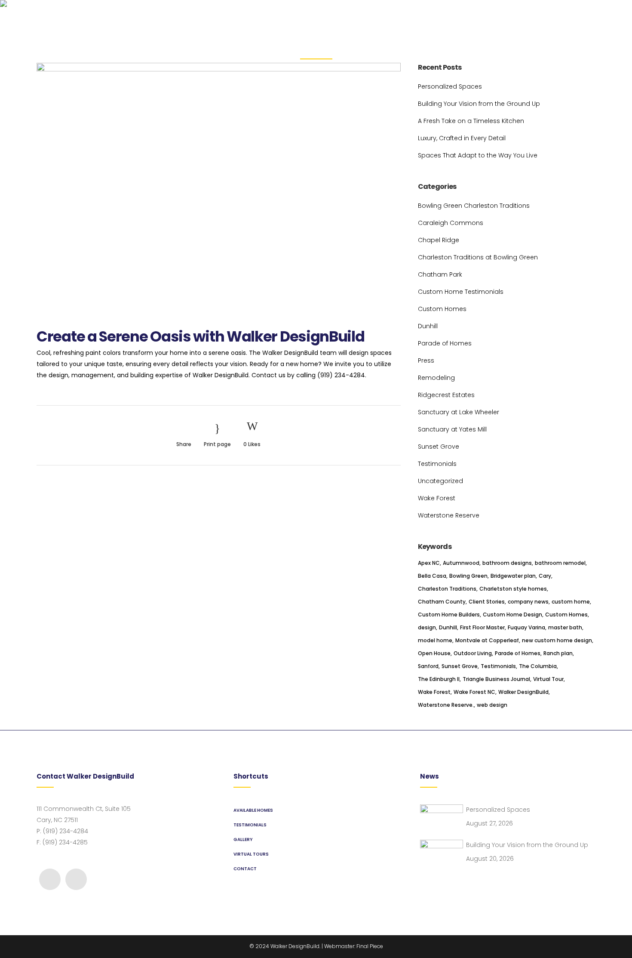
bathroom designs (507, 563)
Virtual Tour (548, 679)
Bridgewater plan (513, 575)
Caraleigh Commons (450, 223)
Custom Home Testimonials (460, 291)
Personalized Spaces (450, 86)
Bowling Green (468, 575)
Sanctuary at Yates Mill (452, 429)
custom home (571, 601)
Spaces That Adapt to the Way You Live (477, 155)
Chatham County (442, 601)
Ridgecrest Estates (446, 395)
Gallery (243, 839)
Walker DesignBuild (523, 692)
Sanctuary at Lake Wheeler (458, 412)
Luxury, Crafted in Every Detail (462, 138)
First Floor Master (482, 627)
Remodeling (436, 377)
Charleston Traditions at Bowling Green (478, 257)
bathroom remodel (560, 563)
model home (435, 640)
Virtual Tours (251, 854)
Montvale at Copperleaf (487, 640)
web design (492, 704)
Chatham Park (440, 274)
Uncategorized (440, 481)
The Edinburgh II (439, 679)
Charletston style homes (513, 588)
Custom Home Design (512, 614)
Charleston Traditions (447, 588)
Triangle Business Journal (496, 679)
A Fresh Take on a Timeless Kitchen (471, 121)
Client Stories (487, 601)
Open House (434, 653)
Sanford (428, 666)
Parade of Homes (445, 343)
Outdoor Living (473, 653)
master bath (565, 627)
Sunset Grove (438, 446)
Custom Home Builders (449, 614)
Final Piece (369, 946)
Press (426, 360)
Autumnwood (461, 563)
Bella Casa (432, 575)
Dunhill (428, 326)
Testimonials (437, 463)
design (427, 627)
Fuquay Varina (526, 627)
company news (528, 601)
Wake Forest (436, 498)
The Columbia (538, 666)
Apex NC (429, 563)
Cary (545, 575)
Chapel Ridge (438, 240)
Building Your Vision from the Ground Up (479, 103)
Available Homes (253, 810)
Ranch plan (558, 653)
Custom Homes (442, 309)
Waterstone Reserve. (446, 704)
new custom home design (557, 640)
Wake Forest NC (474, 692)
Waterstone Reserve (448, 515)
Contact (245, 869)
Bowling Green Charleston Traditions (474, 205)
